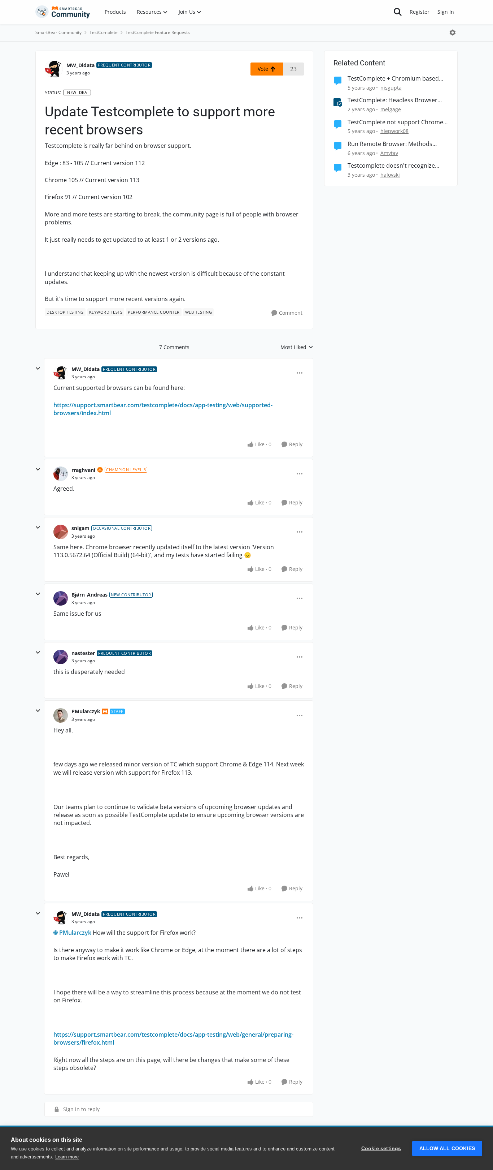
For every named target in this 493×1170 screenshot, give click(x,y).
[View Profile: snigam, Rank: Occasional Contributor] (60, 532)
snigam (80, 528)
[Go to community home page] (62, 11)
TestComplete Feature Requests (158, 32)
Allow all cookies (447, 1148)
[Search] (397, 12)
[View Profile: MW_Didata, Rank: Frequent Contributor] (54, 69)
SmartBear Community (58, 32)
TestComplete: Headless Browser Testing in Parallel (392, 100)
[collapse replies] (38, 368)
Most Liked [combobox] (296, 347)
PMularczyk (85, 711)
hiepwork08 (394, 131)
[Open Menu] (453, 32)
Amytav (389, 153)
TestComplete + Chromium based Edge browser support (393, 78)
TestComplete (104, 32)
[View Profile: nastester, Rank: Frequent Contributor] (60, 657)
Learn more (67, 1157)
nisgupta (391, 87)
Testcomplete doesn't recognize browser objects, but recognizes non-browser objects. (391, 165)
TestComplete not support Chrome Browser (395, 122)
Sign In (445, 11)
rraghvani (83, 469)
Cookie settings (381, 1148)
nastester (83, 653)
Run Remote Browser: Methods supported (390, 144)
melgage (390, 109)
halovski (390, 174)
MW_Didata (80, 65)
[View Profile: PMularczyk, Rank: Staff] (60, 715)
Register (419, 11)
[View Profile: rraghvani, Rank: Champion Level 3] (60, 473)
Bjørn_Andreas (89, 594)
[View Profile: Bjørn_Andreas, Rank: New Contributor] (60, 598)
